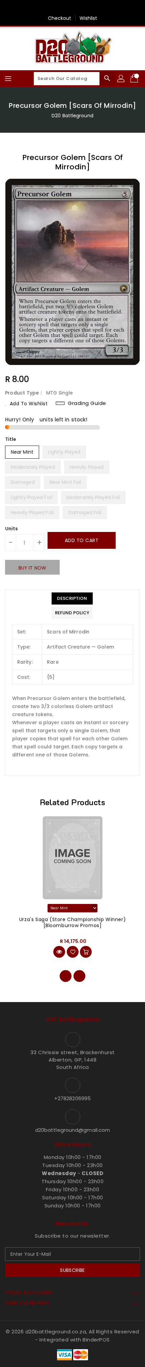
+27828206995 (72, 1098)
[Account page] (121, 78)
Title (11, 439)
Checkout (59, 18)
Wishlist (88, 18)
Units (11, 528)
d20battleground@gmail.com (72, 1129)
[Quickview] (59, 952)
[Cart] (135, 78)
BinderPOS (96, 1339)
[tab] (72, 598)
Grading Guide (87, 403)
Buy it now (32, 568)
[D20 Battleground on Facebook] (72, 8)
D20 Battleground (72, 115)
